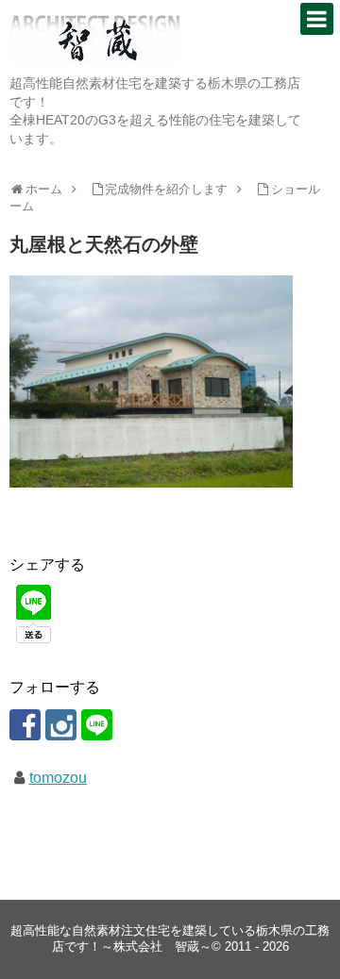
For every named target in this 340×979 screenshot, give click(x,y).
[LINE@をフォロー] (96, 724)
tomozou (58, 778)
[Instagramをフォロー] (60, 724)
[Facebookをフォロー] (25, 724)
